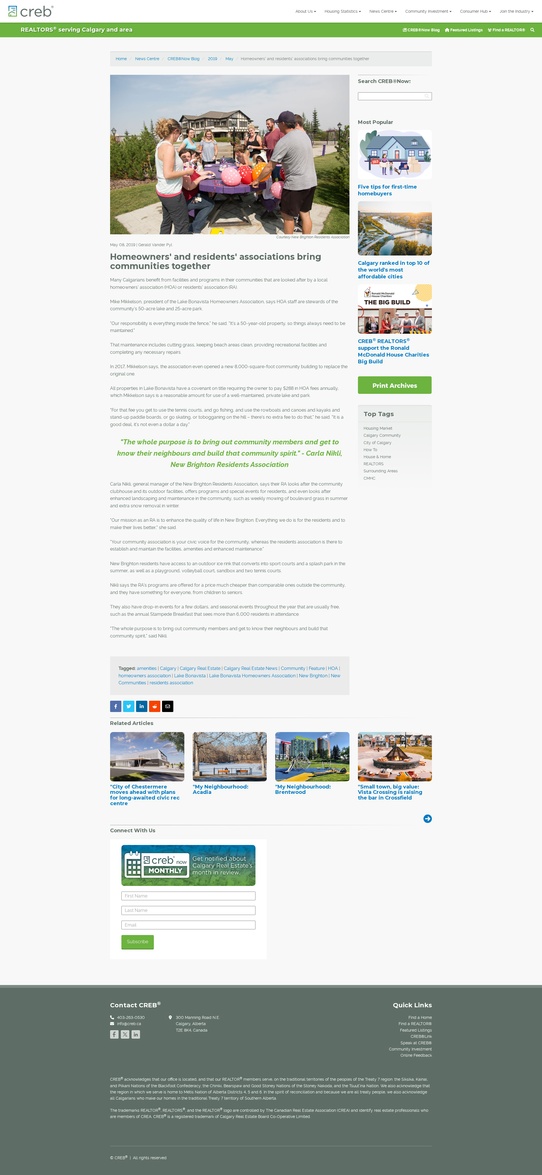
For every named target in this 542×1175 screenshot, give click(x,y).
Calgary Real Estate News (250, 668)
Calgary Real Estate (200, 668)
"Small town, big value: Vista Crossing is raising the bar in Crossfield (390, 792)
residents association (171, 682)
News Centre (382, 11)
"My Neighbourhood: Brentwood (303, 790)
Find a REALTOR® (508, 30)
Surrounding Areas (381, 471)
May (229, 58)
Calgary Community (382, 435)
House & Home (377, 457)
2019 (212, 58)
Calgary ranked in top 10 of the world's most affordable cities (394, 270)
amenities (147, 668)
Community (293, 668)
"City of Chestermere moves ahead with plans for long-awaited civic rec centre (145, 795)
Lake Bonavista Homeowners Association (252, 675)
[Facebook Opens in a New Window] (114, 1034)
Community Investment (426, 11)
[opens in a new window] (395, 385)
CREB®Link (421, 1036)
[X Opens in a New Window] (125, 1034)
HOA (333, 668)
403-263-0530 (131, 1017)
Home (121, 58)
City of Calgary (378, 442)
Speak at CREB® (416, 1043)
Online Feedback (416, 1055)
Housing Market (378, 428)
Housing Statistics (341, 11)
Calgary (168, 668)
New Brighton (313, 675)
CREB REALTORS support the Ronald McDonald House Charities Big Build (393, 351)
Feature (317, 668)
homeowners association (145, 675)
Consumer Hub (474, 11)
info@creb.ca (129, 1023)
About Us (304, 11)
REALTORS (374, 464)
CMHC (369, 478)
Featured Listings (466, 30)
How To (370, 449)
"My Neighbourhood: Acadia (220, 790)
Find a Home (420, 1017)
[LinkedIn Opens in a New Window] (136, 1034)
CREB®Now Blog (423, 30)
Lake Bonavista (190, 675)
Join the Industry (515, 11)
